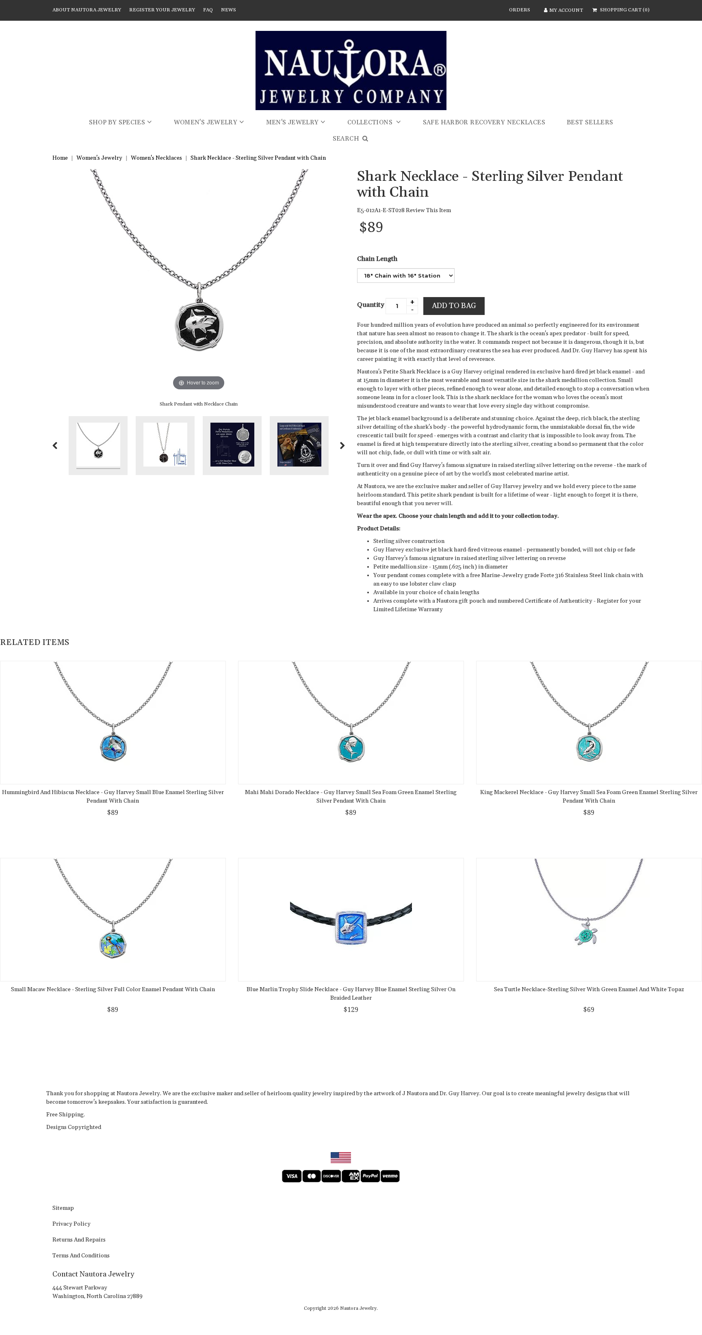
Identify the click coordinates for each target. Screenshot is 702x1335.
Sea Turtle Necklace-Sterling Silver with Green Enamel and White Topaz (589, 989)
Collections (370, 122)
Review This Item (428, 210)
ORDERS (519, 10)
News (228, 10)
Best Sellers (590, 122)
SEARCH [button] (347, 139)
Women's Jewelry (206, 122)
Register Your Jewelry (162, 10)
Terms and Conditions (81, 1256)
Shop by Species (117, 122)
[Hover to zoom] (198, 280)
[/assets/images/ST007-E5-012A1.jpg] (165, 445)
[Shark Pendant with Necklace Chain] (98, 445)
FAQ (208, 10)
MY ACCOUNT (566, 10)
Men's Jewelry (292, 122)
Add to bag (454, 305)
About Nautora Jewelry (86, 10)
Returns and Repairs (79, 1240)
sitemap (63, 1208)
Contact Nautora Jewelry (93, 1274)
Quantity (370, 305)
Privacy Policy (71, 1224)
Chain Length (377, 259)
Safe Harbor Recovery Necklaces (484, 122)
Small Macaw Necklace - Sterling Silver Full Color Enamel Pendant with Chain (113, 989)
